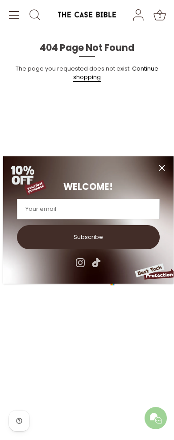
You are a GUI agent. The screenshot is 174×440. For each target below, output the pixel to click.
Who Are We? (29, 124)
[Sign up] (160, 307)
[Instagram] (80, 262)
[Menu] (14, 15)
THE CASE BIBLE (47, 405)
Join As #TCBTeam (36, 147)
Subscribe (88, 237)
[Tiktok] (96, 262)
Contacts (22, 136)
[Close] (162, 168)
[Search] (35, 16)
